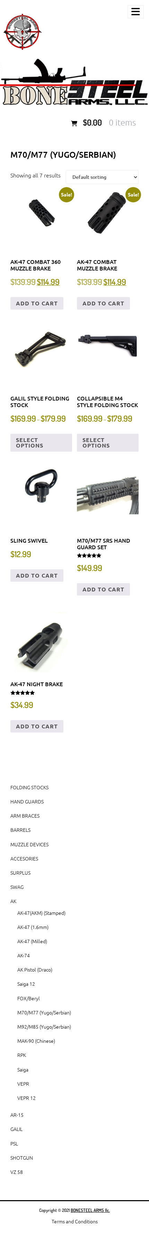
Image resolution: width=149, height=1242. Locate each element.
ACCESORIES (24, 858)
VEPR (23, 1083)
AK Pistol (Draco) (34, 969)
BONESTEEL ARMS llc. (90, 1210)
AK (13, 901)
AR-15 (17, 1114)
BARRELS (20, 829)
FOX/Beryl (28, 998)
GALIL (16, 1128)
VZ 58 (16, 1171)
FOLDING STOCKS (29, 787)
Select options (29, 442)
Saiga (22, 1069)
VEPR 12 (26, 1097)
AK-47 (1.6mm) (33, 926)
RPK (21, 1054)
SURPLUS (20, 872)
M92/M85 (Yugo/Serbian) (44, 1026)
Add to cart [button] (37, 303)
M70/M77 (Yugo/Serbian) (44, 1012)
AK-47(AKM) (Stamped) (41, 912)
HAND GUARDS (27, 801)
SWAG (17, 886)
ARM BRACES (25, 815)
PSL (14, 1143)
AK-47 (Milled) (32, 941)
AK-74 (23, 955)
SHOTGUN (21, 1157)
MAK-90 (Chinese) (36, 1040)
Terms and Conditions (75, 1221)
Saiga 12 (26, 983)
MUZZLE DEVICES (29, 844)
